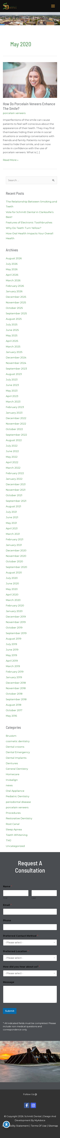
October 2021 (14, 495)
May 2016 (11, 715)
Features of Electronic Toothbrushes (29, 222)
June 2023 (12, 385)
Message (8, 982)
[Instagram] (33, 1105)
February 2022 (15, 473)
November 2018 (16, 688)
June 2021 (12, 517)
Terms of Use (38, 1125)
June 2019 (12, 649)
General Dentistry (17, 768)
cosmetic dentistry (18, 741)
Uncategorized (15, 846)
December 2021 (16, 484)
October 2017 (14, 710)
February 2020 (15, 605)
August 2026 (14, 258)
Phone (7, 920)
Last (33, 898)
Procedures (13, 812)
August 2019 (13, 638)
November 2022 (16, 423)
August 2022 (14, 440)
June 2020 (12, 583)
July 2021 (11, 511)
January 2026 (14, 291)
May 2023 (11, 390)
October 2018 (14, 693)
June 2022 (12, 451)
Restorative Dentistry (19, 818)
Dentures (12, 763)
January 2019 (14, 677)
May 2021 (11, 523)
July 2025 (11, 324)
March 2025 (13, 346)
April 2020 (12, 594)
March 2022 (13, 467)
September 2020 (16, 567)
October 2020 (14, 561)
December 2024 (16, 357)
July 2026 (12, 263)
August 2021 (13, 506)
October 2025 (14, 308)
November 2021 (15, 489)
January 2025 (14, 352)
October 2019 (14, 627)
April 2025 (12, 341)
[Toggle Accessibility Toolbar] (6, 1124)
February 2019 (14, 671)
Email (7, 905)
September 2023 (16, 368)
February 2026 (15, 285)
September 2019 (16, 633)
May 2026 (12, 269)
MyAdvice (40, 1120)
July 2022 (11, 445)
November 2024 (16, 363)
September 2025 (16, 313)
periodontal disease (18, 802)
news (9, 785)
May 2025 (11, 335)
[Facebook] (26, 1105)
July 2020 (12, 578)
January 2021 (14, 545)
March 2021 (13, 533)
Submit (9, 1010)
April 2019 (12, 660)
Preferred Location (16, 951)
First (5, 898)
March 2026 (13, 280)
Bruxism (11, 735)
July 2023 (11, 379)
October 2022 (14, 429)
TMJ (8, 840)
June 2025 (12, 330)
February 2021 (14, 539)
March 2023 (13, 401)
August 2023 (14, 374)
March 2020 (13, 600)
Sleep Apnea (14, 829)
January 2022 (14, 478)
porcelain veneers (14, 113)
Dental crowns (15, 746)
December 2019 (16, 616)
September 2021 (16, 500)
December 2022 (16, 418)
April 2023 (12, 396)
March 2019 (13, 666)
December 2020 (16, 550)
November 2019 (16, 622)
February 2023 (15, 407)
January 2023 (14, 412)
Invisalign (12, 779)
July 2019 (11, 644)
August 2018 (13, 704)
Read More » (10, 160)
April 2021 (12, 528)
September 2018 (16, 699)
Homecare (12, 774)
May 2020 (12, 589)
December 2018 (16, 682)
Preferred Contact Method (20, 936)
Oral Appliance (15, 790)
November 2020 (16, 556)
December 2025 (16, 296)
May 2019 (11, 655)
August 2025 (14, 318)
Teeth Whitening (17, 835)
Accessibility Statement (15, 1125)
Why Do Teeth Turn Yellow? (23, 228)
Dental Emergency (18, 752)
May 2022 (11, 456)
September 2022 (16, 434)
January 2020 (14, 611)
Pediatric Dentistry (17, 796)
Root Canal (13, 824)
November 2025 (16, 302)
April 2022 (12, 462)
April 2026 (12, 274)
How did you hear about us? (21, 966)
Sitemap (53, 1125)
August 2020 (14, 572)
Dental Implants (16, 757)
